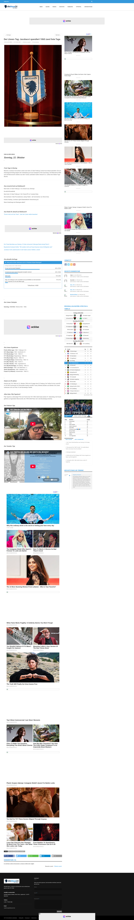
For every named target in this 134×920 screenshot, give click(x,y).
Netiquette (21, 918)
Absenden (59, 911)
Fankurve (70, 6)
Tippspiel (78, 6)
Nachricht (36, 898)
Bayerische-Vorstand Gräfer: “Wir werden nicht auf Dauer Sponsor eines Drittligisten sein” (28, 247)
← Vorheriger (8, 35)
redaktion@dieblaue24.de (9, 908)
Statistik (61, 6)
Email (35, 892)
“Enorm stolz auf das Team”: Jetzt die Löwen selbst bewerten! (21, 214)
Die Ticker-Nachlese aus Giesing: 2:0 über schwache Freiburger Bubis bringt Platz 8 (26, 244)
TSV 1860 (11, 851)
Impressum (27, 918)
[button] (9, 856)
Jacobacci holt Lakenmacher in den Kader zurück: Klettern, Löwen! (22, 249)
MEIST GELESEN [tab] (69, 439)
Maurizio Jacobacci (19, 851)
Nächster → (58, 35)
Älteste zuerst (58, 866)
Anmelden (6, 1)
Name (35, 887)
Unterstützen (88, 6)
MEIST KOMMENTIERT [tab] (79, 439)
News (41, 6)
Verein (54, 6)
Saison (47, 6)
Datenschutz (34, 918)
